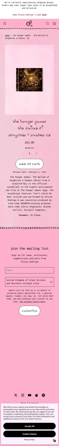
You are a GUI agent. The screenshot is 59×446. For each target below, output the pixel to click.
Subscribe (29, 311)
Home (7, 36)
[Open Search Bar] (47, 23)
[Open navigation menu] (4, 23)
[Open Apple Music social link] (36, 395)
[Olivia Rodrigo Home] (29, 23)
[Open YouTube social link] (29, 395)
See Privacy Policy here (32, 302)
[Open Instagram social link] (22, 395)
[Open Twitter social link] (15, 395)
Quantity (29, 148)
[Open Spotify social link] (43, 395)
